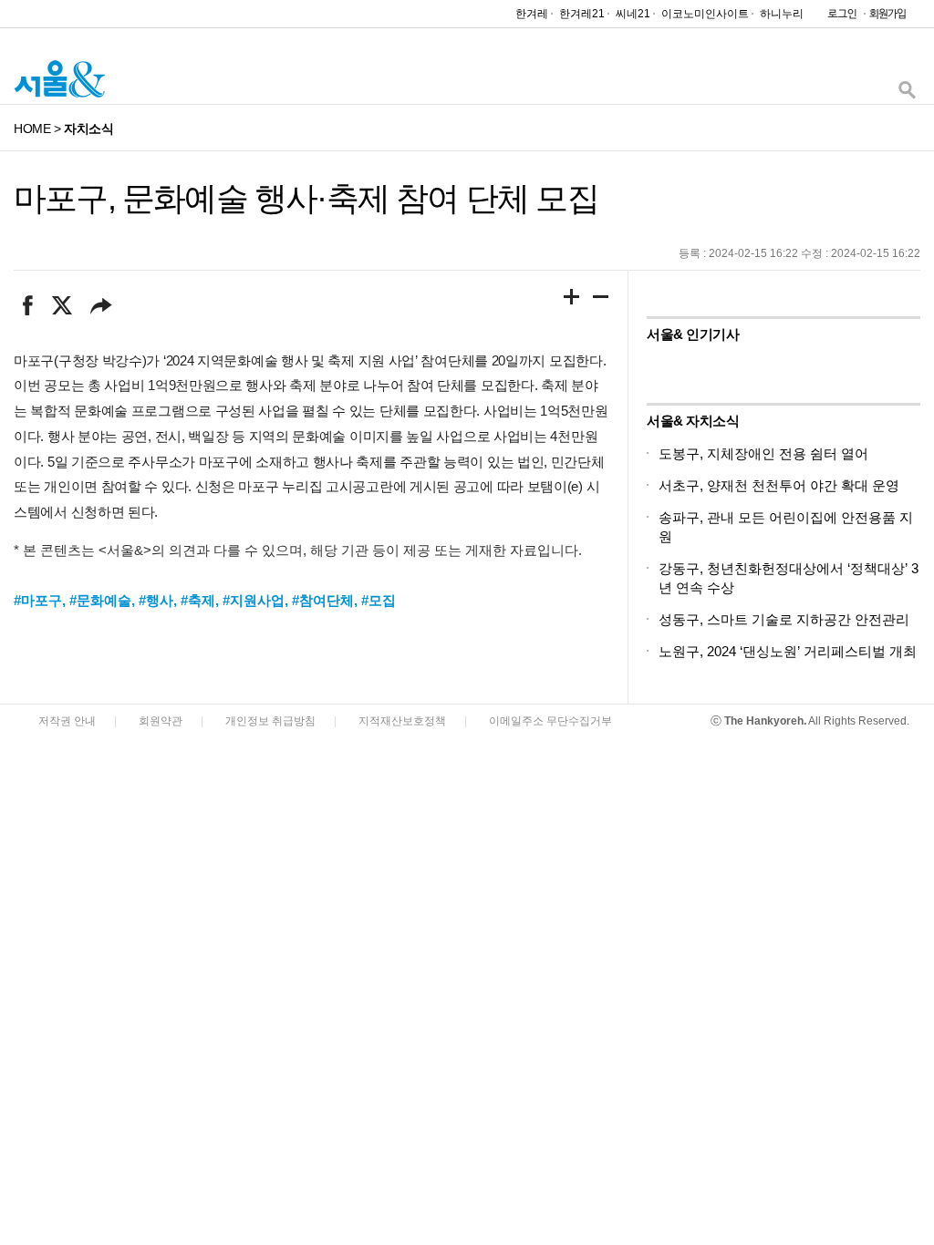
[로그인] (837, 18)
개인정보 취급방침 (270, 721)
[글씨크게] (572, 300)
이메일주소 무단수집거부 (550, 721)
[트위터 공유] (61, 305)
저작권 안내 (67, 721)
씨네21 (633, 13)
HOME (32, 128)
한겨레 (531, 13)
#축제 (198, 600)
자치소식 (88, 128)
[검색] (907, 94)
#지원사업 (254, 600)
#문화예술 (100, 600)
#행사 (156, 600)
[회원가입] (886, 18)
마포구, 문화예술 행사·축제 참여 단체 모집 (306, 198)
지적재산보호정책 (402, 721)
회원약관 (160, 721)
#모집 (378, 600)
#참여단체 (323, 600)
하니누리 (782, 13)
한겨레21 (582, 13)
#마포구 (38, 600)
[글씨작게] (601, 300)
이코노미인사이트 (705, 13)
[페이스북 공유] (28, 305)
